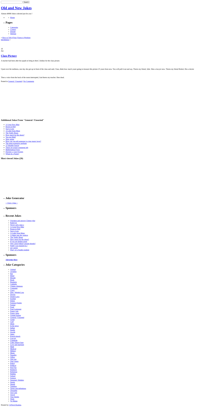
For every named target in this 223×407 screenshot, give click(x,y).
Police (12, 363)
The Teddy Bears (12, 133)
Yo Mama (13, 401)
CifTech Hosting (15, 405)
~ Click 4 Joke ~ (12, 203)
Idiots (12, 324)
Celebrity (13, 284)
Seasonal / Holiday (17, 380)
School (12, 376)
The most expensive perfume (16, 143)
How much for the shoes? (15, 135)
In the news (14, 326)
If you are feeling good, (18, 242)
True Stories (14, 397)
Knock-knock (15, 336)
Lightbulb (13, 340)
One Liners (14, 361)
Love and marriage (17, 345)
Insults (12, 330)
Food (12, 307)
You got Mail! (11, 137)
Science (13, 378)
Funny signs (14, 313)
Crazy (12, 290)
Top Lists (13, 393)
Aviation (13, 272)
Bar (11, 274)
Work (12, 399)
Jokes (12, 334)
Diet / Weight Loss (17, 292)
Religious (13, 372)
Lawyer (13, 338)
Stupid (12, 384)
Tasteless (13, 386)
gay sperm (14, 248)
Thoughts (13, 391)
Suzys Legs (10, 129)
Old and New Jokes (16, 8)
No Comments (28, 81)
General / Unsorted (15, 81)
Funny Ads (14, 311)
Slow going (10, 139)
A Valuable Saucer (12, 145)
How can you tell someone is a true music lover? (23, 141)
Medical (13, 349)
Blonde (13, 278)
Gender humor (15, 315)
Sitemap (13, 34)
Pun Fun (13, 368)
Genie (12, 320)
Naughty (13, 355)
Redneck (13, 370)
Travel (12, 395)
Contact (13, 30)
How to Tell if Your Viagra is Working (16, 38)
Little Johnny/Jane (17, 343)
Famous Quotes (16, 303)
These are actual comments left (17, 148)
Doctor (12, 295)
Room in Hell (11, 127)
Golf (12, 322)
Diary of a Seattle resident (19, 250)
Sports (12, 382)
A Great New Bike (12, 125)
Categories (14, 27)
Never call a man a (17, 225)
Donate (13, 32)
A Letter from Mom (13, 131)
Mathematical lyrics (13, 150)
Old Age (13, 359)
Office (12, 357)
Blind (12, 276)
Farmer (12, 305)
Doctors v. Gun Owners (14, 152)
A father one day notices (19, 235)
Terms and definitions (18, 388)
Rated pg (13, 223)
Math (12, 347)
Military (13, 351)
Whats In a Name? (12, 154)
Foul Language (15, 309)
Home (12, 18)
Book (12, 280)
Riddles (13, 374)
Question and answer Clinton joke (22, 221)
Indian (12, 328)
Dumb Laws (14, 297)
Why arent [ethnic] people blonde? (23, 244)
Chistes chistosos (16, 286)
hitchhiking (5, 40)
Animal (13, 269)
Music (12, 353)
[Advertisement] (111, 44)
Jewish (12, 332)
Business (13, 282)
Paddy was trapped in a (18, 246)
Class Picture (9, 55)
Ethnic (12, 301)
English (13, 299)
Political (13, 366)
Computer (14, 288)
